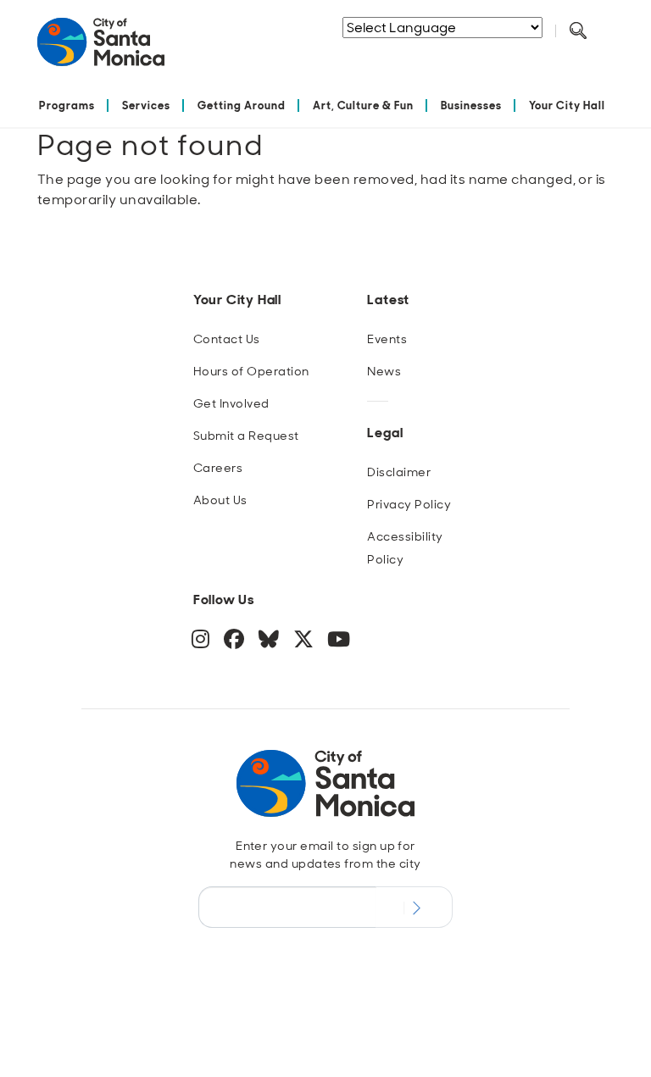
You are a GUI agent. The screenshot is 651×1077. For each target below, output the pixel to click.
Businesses (471, 105)
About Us (220, 500)
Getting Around (242, 105)
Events (387, 339)
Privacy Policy (409, 504)
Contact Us (226, 339)
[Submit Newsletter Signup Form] (414, 906)
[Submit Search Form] (426, 51)
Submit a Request (246, 435)
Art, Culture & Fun (364, 105)
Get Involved (231, 403)
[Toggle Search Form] (578, 31)
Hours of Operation (251, 371)
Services (146, 105)
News (384, 371)
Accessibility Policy (404, 548)
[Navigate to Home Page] (100, 49)
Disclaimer (399, 472)
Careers (217, 467)
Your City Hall (567, 105)
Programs (67, 105)
